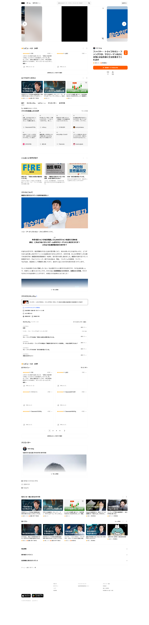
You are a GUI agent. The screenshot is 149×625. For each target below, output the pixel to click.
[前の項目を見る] (83, 158)
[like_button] (24, 67)
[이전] (44, 430)
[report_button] (52, 53)
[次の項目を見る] (87, 158)
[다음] (64, 430)
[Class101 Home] (23, 3)
